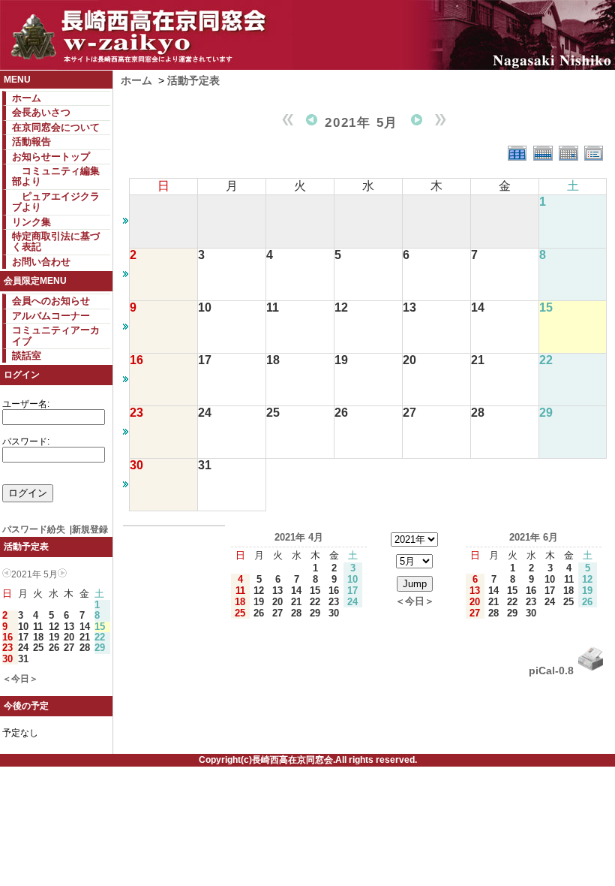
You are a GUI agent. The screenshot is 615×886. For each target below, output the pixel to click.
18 (38, 637)
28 (85, 647)
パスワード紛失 (33, 529)
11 (38, 626)
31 (23, 658)
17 (23, 637)
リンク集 (31, 222)
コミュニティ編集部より (56, 176)
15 (99, 626)
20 (69, 637)
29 (99, 647)
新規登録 (90, 529)
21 (85, 637)
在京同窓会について (56, 127)
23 (7, 647)
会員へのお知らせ (51, 300)
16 (7, 637)
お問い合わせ (41, 261)
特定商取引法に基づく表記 (56, 241)
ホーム (26, 98)
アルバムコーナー (51, 315)
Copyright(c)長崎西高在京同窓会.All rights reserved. (308, 760)
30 (7, 658)
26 (54, 647)
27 (69, 647)
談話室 (26, 355)
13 (69, 626)
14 (85, 626)
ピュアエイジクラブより (56, 201)
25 (38, 647)
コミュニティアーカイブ (56, 335)
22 (99, 637)
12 (54, 626)
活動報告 (31, 141)
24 (23, 647)
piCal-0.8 (551, 670)
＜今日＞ (20, 679)
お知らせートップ (51, 156)
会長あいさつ (41, 112)
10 (23, 626)
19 (54, 637)
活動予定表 (193, 80)
